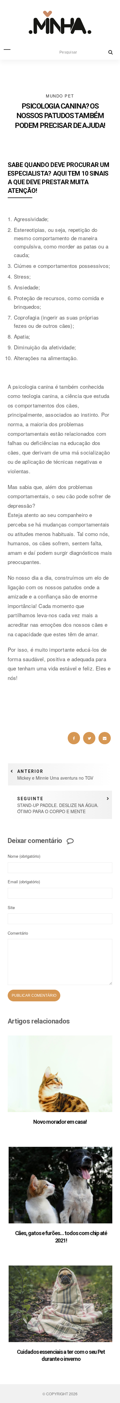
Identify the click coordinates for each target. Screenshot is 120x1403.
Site (11, 907)
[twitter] (89, 738)
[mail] (104, 738)
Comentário (18, 933)
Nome (24, 856)
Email (24, 881)
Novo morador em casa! (60, 1122)
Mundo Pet (60, 96)
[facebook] (74, 738)
